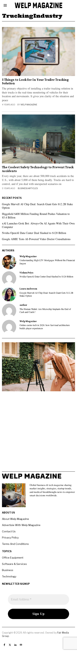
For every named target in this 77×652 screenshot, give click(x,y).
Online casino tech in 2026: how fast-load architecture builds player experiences (45, 327)
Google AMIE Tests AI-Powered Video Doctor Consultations (36, 239)
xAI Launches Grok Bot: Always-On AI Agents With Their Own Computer (38, 225)
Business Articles (28, 188)
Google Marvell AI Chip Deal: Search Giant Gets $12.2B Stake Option (37, 206)
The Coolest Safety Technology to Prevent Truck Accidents (38, 169)
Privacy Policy (10, 537)
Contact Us (9, 531)
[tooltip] (9, 262)
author (23, 305)
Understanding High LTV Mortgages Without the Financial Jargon (47, 262)
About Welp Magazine (15, 518)
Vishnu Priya (26, 272)
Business (7, 570)
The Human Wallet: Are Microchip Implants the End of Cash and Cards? (45, 310)
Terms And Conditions (15, 543)
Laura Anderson (28, 288)
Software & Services (14, 563)
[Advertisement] (38, 432)
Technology (9, 576)
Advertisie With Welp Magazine (21, 525)
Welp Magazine (29, 104)
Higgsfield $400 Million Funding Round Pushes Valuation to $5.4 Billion (36, 215)
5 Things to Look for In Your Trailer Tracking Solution (35, 81)
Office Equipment (12, 557)
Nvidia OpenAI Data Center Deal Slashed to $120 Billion (34, 233)
